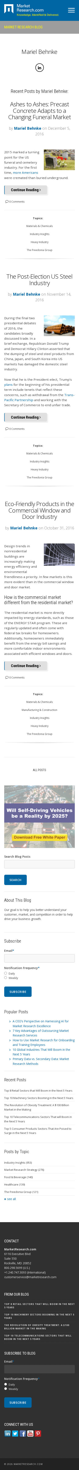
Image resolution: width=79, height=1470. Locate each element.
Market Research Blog (23, 27)
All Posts (39, 770)
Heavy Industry (39, 242)
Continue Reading (25, 190)
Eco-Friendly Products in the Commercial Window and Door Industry (39, 510)
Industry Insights (39, 234)
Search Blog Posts (17, 856)
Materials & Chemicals (39, 226)
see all (11, 1199)
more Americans (25, 172)
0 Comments (16, 201)
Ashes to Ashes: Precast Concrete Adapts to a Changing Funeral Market (39, 110)
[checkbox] (39, 975)
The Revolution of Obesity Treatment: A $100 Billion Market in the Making (36, 1107)
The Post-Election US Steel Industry (39, 279)
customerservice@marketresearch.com (30, 1277)
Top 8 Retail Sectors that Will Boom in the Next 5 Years (38, 1090)
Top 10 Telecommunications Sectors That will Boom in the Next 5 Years (38, 1119)
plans (8, 384)
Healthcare (14, 1184)
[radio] (39, 973)
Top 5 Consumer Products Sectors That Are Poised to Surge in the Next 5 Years (37, 1131)
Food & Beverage (18, 1177)
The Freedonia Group (39, 250)
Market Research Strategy (24, 1170)
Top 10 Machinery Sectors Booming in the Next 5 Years (38, 1098)
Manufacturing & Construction (39, 710)
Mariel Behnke (27, 128)
